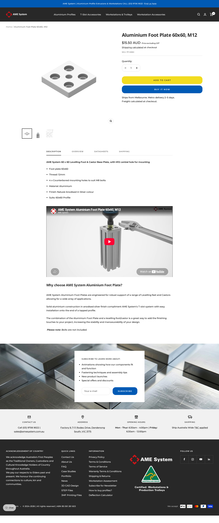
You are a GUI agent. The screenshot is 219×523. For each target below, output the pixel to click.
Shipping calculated (132, 47)
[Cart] (211, 14)
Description (53, 151)
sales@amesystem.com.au (29, 431)
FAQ (63, 466)
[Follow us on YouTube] (201, 459)
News (64, 480)
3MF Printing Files (71, 495)
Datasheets (101, 151)
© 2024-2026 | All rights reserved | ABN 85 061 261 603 (49, 506)
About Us (66, 461)
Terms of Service (98, 466)
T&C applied (201, 427)
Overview (78, 151)
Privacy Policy (96, 457)
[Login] (205, 14)
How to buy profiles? (100, 490)
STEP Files (67, 490)
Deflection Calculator (101, 495)
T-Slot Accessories (90, 14)
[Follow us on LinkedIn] (209, 459)
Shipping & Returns (99, 476)
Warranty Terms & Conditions (105, 471)
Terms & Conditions (100, 461)
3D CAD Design (70, 485)
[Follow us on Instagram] (192, 459)
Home (9, 27)
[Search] (198, 14)
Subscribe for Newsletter (103, 485)
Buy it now (162, 89)
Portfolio (66, 476)
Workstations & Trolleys (119, 14)
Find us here (150, 3)
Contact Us (67, 457)
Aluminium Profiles (65, 14)
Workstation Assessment (103, 480)
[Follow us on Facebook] (184, 459)
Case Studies (68, 471)
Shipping (124, 151)
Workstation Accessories (151, 14)
